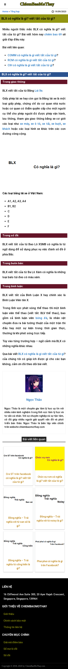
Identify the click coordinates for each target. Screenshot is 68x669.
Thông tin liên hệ (12, 627)
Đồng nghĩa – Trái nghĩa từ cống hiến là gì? (18, 564)
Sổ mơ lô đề (10, 648)
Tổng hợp (15, 11)
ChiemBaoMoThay (37, 4)
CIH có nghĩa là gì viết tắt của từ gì (30, 65)
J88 (66, 666)
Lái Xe (38, 90)
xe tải (46, 123)
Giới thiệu (8, 614)
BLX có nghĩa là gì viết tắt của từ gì (41, 354)
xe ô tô (35, 123)
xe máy (24, 123)
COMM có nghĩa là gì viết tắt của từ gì (32, 55)
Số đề (6, 655)
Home (5, 11)
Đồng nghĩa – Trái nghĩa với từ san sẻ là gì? (18, 521)
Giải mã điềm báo (13, 642)
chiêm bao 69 (53, 34)
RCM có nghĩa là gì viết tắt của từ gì (31, 60)
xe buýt (56, 123)
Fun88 (57, 666)
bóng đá (41, 318)
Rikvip (52, 666)
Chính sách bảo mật (14, 620)
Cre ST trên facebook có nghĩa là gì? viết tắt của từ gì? (18, 478)
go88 (47, 666)
